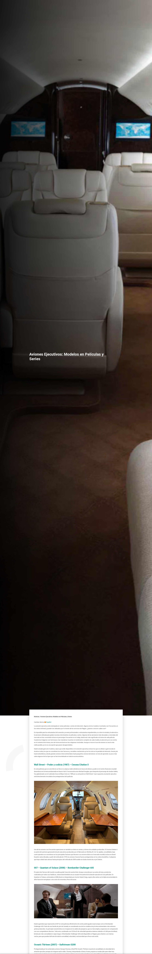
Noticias (36, 716)
